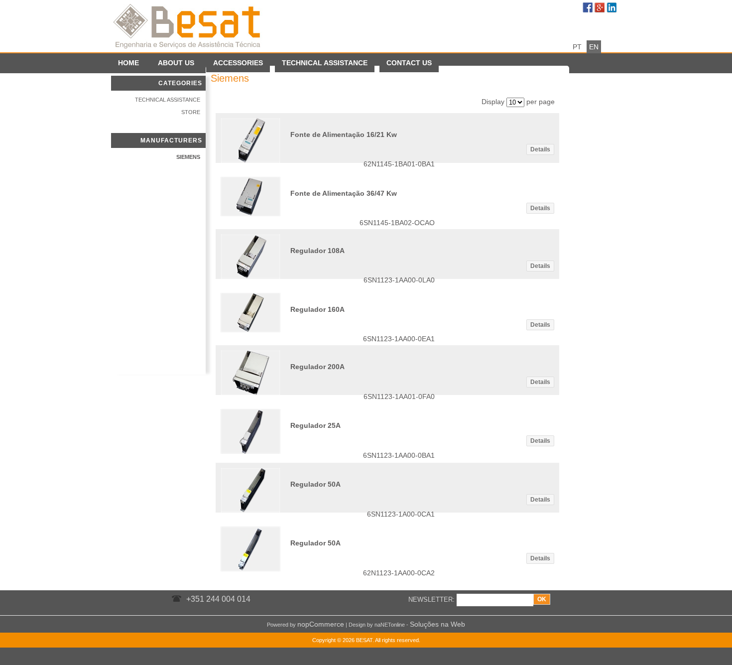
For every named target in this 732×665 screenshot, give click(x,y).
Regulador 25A (315, 425)
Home (128, 63)
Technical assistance (324, 63)
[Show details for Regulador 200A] (250, 393)
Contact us (409, 63)
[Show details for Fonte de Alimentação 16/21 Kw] (250, 160)
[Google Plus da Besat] (601, 8)
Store (190, 112)
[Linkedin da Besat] (612, 8)
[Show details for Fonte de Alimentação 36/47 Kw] (250, 214)
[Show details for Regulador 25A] (250, 451)
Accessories (238, 63)
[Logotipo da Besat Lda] (188, 25)
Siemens (188, 157)
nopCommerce (320, 624)
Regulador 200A (317, 367)
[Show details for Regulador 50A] (250, 510)
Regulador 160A (317, 309)
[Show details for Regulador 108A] (250, 276)
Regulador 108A (317, 251)
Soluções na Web (437, 624)
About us (176, 63)
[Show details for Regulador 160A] (250, 330)
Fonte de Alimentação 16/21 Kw (343, 134)
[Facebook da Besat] (589, 8)
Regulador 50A (315, 484)
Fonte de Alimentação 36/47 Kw (343, 193)
